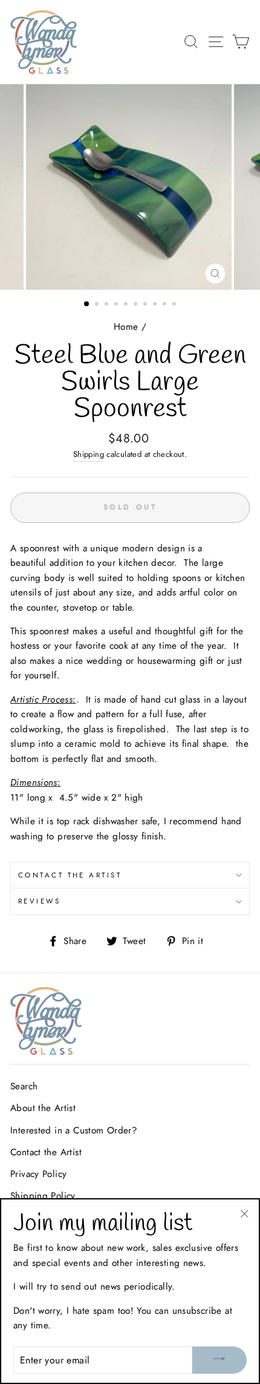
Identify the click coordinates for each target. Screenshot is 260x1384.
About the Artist (43, 1108)
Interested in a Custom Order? (73, 1130)
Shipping (88, 454)
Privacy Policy (38, 1174)
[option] (130, 187)
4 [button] (117, 305)
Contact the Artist (70, 875)
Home (126, 326)
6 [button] (137, 305)
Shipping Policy (43, 1195)
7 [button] (146, 305)
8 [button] (156, 305)
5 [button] (127, 305)
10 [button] (175, 305)
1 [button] (87, 304)
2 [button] (98, 305)
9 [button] (166, 305)
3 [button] (108, 305)
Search (23, 1086)
